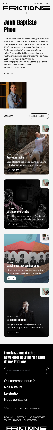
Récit (9, 154)
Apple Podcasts (32, 408)
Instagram (8, 417)
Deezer (18, 408)
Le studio (11, 393)
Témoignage (11, 208)
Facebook (21, 417)
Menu (5, 3)
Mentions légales (37, 417)
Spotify (7, 408)
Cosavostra (32, 420)
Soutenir (37, 3)
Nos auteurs (13, 387)
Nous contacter (15, 400)
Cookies (7, 420)
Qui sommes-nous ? (19, 381)
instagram (8, 73)
